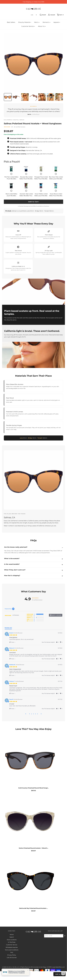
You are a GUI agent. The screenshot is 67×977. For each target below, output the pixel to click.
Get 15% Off (46, 493)
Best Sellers (11, 22)
